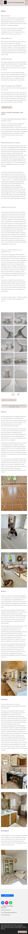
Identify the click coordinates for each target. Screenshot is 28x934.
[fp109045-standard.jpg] (7, 385)
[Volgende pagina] (18, 394)
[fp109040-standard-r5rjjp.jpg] (7, 359)
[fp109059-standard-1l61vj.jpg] (20, 359)
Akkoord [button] (22, 931)
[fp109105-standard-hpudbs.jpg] (7, 345)
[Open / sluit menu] (1, 2)
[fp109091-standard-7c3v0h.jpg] (20, 318)
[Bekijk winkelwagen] (26, 2)
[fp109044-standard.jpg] (20, 372)
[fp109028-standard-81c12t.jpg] (7, 318)
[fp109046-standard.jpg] (20, 385)
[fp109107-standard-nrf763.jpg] (20, 345)
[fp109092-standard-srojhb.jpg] (7, 332)
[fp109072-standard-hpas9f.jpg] (7, 372)
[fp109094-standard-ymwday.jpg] (20, 332)
